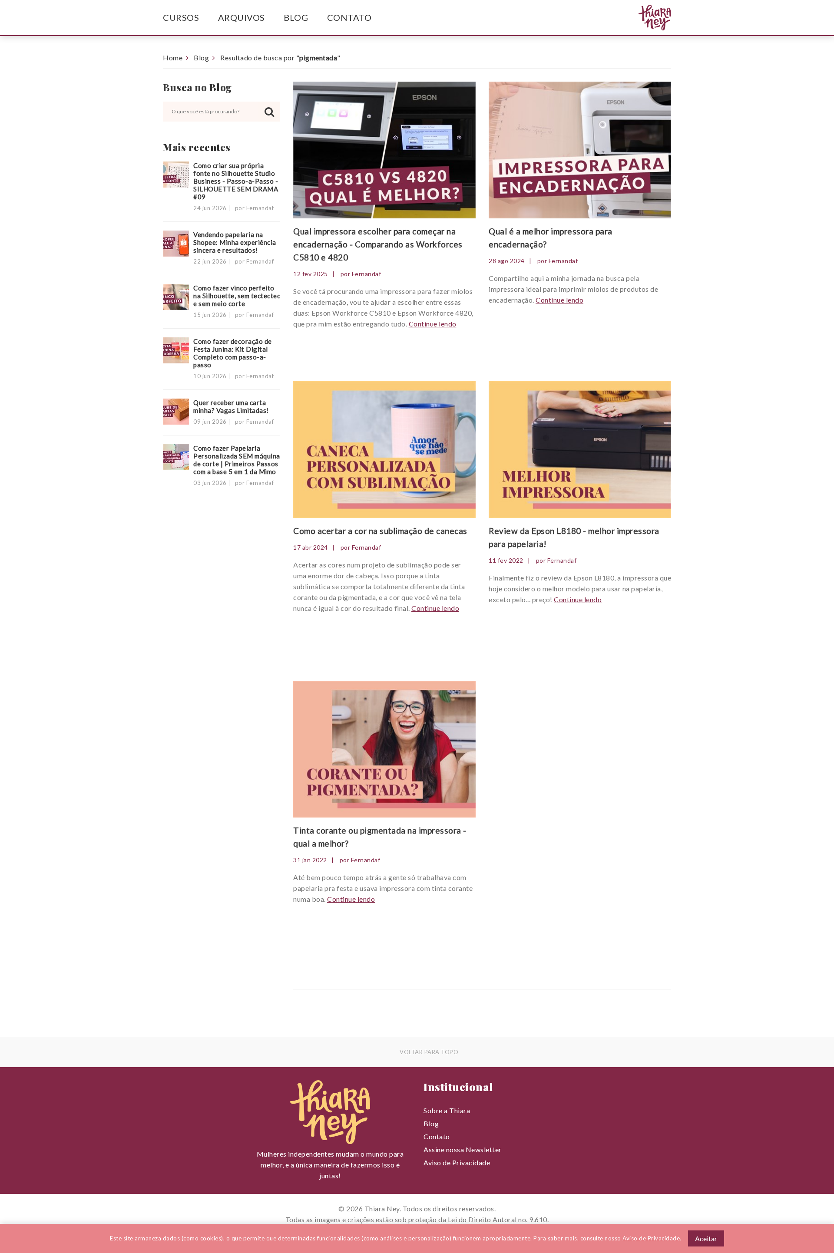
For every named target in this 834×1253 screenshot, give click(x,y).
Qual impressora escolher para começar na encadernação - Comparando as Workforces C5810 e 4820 (378, 244)
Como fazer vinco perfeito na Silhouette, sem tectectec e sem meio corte (236, 295)
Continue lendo (433, 324)
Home (172, 57)
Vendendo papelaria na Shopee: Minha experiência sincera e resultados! (234, 242)
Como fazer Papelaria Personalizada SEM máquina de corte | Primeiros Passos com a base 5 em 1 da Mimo (236, 459)
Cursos (181, 17)
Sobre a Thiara (447, 1110)
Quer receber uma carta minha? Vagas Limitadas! (231, 406)
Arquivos (241, 17)
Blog (296, 17)
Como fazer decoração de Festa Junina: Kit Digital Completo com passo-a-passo (232, 353)
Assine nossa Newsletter (463, 1149)
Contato (349, 17)
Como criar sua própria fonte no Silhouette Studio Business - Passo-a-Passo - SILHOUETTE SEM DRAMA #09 (235, 181)
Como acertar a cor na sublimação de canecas (380, 531)
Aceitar (706, 1238)
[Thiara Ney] (638, 18)
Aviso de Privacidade (457, 1162)
